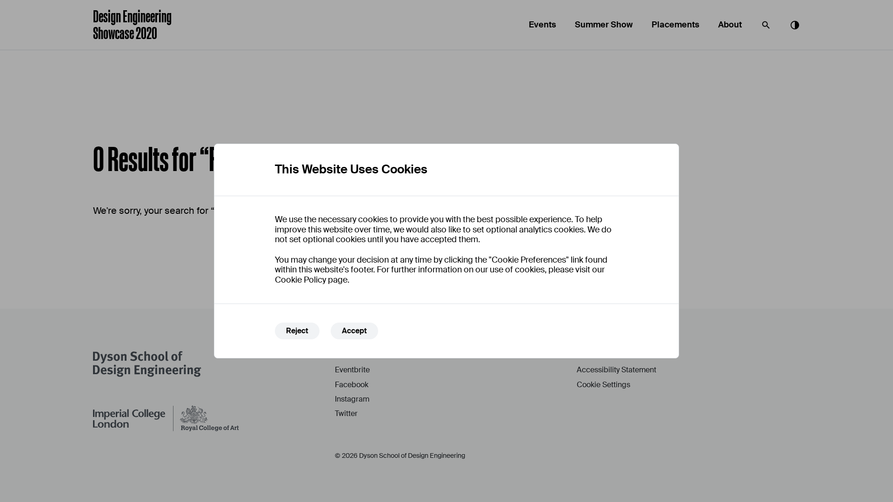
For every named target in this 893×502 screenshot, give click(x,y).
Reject (297, 331)
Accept (354, 331)
